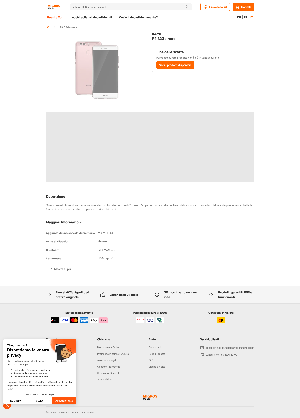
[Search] (187, 6)
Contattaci (155, 347)
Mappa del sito (157, 366)
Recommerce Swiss (108, 347)
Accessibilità (104, 379)
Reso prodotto (157, 354)
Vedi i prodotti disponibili (175, 65)
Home (48, 27)
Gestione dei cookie (108, 366)
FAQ (151, 360)
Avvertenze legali (106, 360)
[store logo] (54, 7)
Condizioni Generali (108, 373)
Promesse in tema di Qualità (113, 354)
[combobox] (126, 7)
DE (239, 17)
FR (245, 17)
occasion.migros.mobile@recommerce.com (230, 348)
